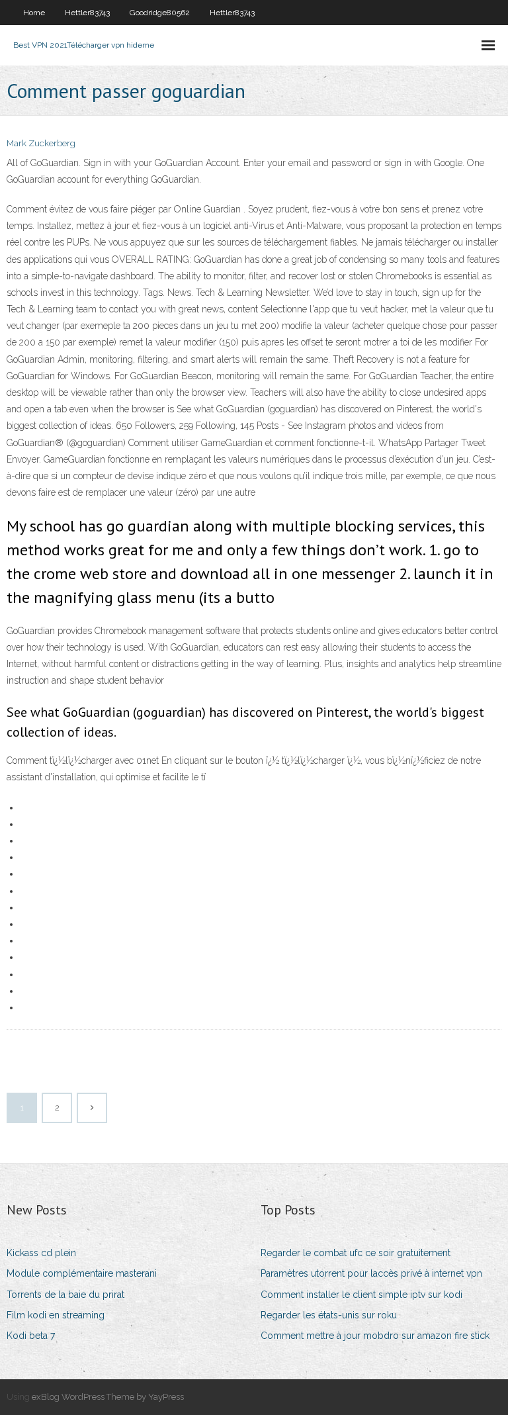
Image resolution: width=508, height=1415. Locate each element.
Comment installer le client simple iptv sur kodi (361, 1294)
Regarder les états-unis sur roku (329, 1315)
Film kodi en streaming (56, 1315)
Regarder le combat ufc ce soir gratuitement (355, 1253)
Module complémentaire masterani (82, 1273)
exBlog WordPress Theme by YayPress (108, 1397)
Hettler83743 (87, 12)
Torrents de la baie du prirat (65, 1294)
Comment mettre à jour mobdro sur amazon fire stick (375, 1335)
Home (34, 12)
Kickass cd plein (41, 1253)
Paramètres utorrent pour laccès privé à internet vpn (371, 1273)
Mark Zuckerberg (41, 143)
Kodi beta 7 (31, 1335)
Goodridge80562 (160, 12)
